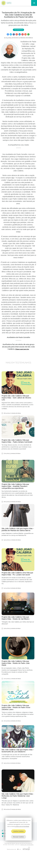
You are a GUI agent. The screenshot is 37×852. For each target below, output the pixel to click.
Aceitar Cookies (18, 831)
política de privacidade (22, 826)
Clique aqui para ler (22, 349)
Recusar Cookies (18, 837)
